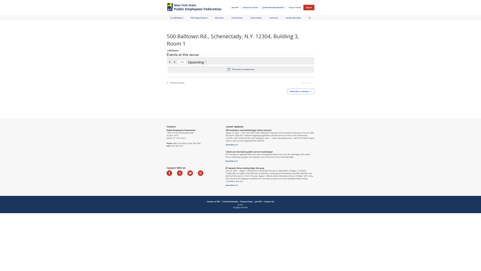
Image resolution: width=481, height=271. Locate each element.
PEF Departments (199, 17)
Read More (230, 145)
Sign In (309, 7)
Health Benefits (293, 17)
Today (182, 62)
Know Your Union (250, 7)
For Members (176, 17)
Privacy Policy (246, 201)
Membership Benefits (274, 7)
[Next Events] (174, 62)
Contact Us (269, 201)
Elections (219, 17)
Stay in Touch (295, 7)
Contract (273, 17)
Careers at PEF (213, 201)
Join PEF (234, 7)
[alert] (241, 69)
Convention (237, 17)
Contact (171, 126)
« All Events (172, 50)
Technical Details (230, 201)
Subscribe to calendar (299, 91)
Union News (256, 17)
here (292, 157)
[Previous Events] (169, 62)
